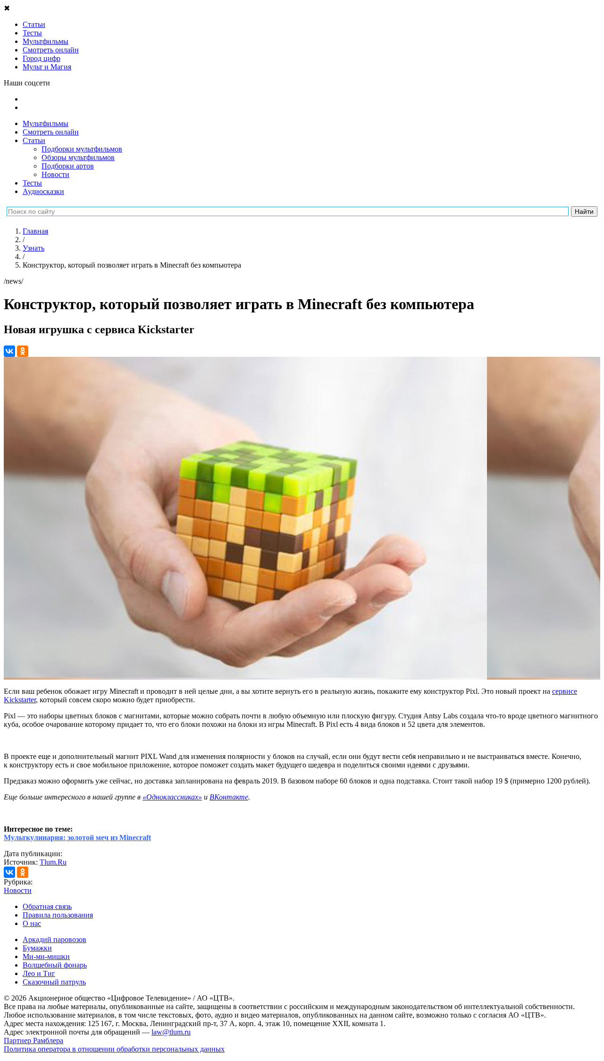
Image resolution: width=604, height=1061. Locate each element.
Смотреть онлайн (51, 132)
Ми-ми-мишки (46, 956)
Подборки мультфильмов (82, 149)
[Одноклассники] (22, 351)
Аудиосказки (43, 191)
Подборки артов (68, 166)
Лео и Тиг (39, 973)
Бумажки (37, 948)
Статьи (34, 140)
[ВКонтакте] (9, 351)
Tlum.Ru (53, 862)
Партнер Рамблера (33, 1040)
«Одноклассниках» (172, 797)
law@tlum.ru (171, 1032)
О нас (32, 923)
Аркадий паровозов (54, 939)
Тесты (32, 183)
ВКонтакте (229, 797)
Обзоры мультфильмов (78, 157)
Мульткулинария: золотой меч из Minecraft (77, 838)
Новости (55, 174)
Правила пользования (58, 915)
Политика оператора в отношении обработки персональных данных (114, 1049)
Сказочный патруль (54, 982)
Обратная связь (47, 906)
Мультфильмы (45, 123)
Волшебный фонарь (55, 965)
